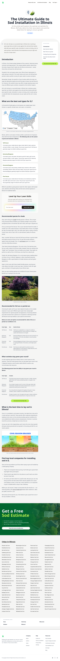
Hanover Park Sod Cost (21, 571)
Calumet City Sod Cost (21, 550)
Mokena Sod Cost (34, 555)
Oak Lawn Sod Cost (49, 566)
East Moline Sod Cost (6, 557)
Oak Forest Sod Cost (34, 552)
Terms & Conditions (39, 640)
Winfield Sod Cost (34, 595)
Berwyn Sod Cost (20, 566)
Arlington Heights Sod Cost (8, 609)
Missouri (23, 624)
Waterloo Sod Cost (20, 595)
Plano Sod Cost (48, 592)
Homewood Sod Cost (35, 599)
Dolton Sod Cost (19, 555)
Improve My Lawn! (28, 207)
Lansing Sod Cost (34, 550)
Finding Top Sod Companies (49, 54)
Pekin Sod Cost (19, 552)
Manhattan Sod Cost (6, 559)
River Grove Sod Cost (35, 597)
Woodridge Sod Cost (20, 576)
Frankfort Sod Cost (6, 555)
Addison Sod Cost (49, 569)
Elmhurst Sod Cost (6, 566)
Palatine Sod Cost (48, 562)
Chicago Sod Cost (34, 562)
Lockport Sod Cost (6, 611)
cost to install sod (17, 489)
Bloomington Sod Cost (21, 545)
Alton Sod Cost (19, 580)
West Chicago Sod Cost (50, 576)
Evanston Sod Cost (34, 559)
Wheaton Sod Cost (20, 569)
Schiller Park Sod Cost (35, 606)
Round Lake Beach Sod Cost (8, 573)
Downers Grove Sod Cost (36, 569)
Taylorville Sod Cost (6, 595)
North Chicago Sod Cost (50, 573)
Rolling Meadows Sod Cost (8, 580)
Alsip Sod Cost (33, 585)
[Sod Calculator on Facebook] (55, 658)
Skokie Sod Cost (19, 562)
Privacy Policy (38, 642)
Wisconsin (41, 621)
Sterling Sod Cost (5, 604)
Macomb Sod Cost (49, 557)
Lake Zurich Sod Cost (20, 585)
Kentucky (23, 621)
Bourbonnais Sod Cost (7, 585)
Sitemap (37, 644)
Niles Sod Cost (19, 604)
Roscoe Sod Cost (5, 597)
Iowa (4, 621)
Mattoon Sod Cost (34, 557)
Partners (27, 645)
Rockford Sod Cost (49, 606)
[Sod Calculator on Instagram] (57, 658)
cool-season (23, 241)
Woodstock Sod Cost (6, 583)
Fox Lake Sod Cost (34, 611)
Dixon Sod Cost (48, 590)
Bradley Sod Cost (5, 592)
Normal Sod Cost (5, 550)
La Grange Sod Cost (6, 590)
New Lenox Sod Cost (49, 550)
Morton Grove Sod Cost (21, 578)
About (27, 638)
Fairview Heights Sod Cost (36, 590)
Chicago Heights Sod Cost (36, 580)
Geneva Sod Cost (48, 583)
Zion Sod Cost (33, 604)
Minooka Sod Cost (49, 599)
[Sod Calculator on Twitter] (52, 658)
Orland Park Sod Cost (49, 548)
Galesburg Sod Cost (6, 552)
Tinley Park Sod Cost (20, 599)
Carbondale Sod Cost (6, 578)
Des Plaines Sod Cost (6, 602)
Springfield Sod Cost (49, 559)
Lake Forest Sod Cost (35, 587)
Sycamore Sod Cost (49, 585)
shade (14, 219)
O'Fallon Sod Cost (34, 573)
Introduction (46, 46)
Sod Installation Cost (49, 645)
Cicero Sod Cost (33, 564)
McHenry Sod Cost (20, 573)
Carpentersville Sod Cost (35, 566)
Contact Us (38, 638)
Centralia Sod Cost (34, 592)
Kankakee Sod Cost (49, 552)
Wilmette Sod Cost (20, 611)
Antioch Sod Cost (20, 590)
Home (27, 643)
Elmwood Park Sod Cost (21, 583)
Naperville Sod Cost (20, 602)
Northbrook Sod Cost (6, 571)
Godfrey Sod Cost (49, 587)
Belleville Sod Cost (20, 609)
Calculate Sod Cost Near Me (50, 63)
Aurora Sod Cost (5, 562)
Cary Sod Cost (5, 587)
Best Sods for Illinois (48, 49)
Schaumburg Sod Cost (21, 564)
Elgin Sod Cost (48, 564)
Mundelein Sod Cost (34, 576)
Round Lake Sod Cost (49, 604)
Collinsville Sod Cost (49, 580)
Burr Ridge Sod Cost (49, 595)
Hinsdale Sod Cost (6, 606)
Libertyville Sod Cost (20, 587)
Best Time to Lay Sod (48, 51)
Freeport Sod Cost (34, 583)
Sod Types (55, 2)
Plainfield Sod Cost (6, 548)
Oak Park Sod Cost (34, 609)
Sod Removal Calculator (42, 2)
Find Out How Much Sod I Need (49, 57)
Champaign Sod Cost (49, 545)
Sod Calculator (48, 638)
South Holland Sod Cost (50, 555)
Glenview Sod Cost (49, 602)
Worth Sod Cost (19, 597)
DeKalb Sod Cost (5, 569)
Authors (27, 640)
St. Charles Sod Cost (6, 576)
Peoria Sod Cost (34, 545)
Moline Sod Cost (34, 548)
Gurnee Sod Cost (34, 571)
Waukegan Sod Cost (6, 564)
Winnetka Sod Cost (20, 606)
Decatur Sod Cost (6, 545)
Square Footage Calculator (50, 640)
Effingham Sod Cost (20, 592)
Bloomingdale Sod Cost (35, 578)
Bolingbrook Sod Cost (21, 559)
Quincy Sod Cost (19, 548)
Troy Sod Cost (48, 597)
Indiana (5, 624)
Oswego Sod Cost (34, 602)
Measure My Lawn (32, 2)
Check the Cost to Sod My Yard (16, 528)
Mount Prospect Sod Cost (50, 609)
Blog (50, 2)
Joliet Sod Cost (5, 599)
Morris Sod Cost (19, 557)
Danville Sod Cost (48, 571)
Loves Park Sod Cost (49, 578)
